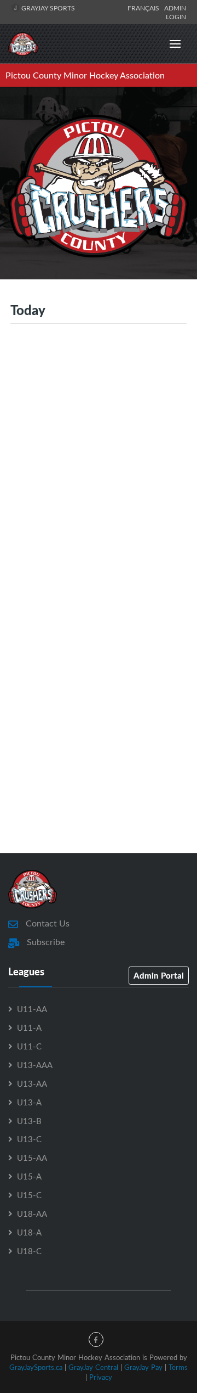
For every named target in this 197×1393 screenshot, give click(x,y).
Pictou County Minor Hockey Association (85, 75)
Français (145, 7)
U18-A (29, 1232)
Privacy (100, 1377)
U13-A (29, 1102)
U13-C (29, 1138)
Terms (178, 1367)
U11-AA (32, 1008)
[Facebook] (96, 1339)
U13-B (29, 1120)
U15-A (29, 1176)
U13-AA (32, 1083)
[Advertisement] (98, 461)
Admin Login (175, 12)
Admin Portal (159, 975)
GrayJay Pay (143, 1367)
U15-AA (32, 1157)
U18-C (29, 1250)
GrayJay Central (93, 1367)
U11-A (29, 1027)
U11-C (29, 1046)
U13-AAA (35, 1064)
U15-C (29, 1194)
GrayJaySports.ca (35, 1367)
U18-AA (32, 1213)
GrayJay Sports (47, 7)
